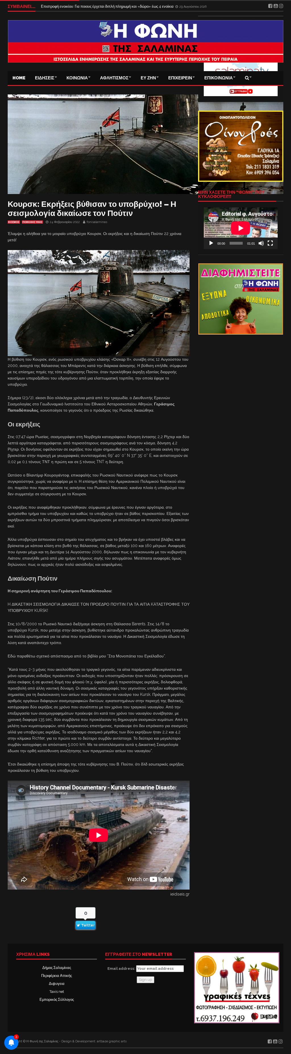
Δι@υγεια (57, 983)
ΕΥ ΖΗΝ (148, 78)
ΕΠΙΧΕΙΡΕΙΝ (180, 78)
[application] (241, 228)
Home (19, 78)
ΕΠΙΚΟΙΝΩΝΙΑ (218, 78)
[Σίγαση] (261, 243)
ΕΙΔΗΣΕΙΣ (44, 78)
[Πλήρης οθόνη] (270, 243)
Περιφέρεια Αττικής (56, 975)
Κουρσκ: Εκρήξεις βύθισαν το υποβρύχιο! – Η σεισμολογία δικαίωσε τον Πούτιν (92, 208)
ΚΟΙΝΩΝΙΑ (77, 78)
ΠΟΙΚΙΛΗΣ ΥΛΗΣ (32, 222)
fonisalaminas (97, 222)
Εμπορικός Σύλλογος (57, 999)
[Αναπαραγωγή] (211, 243)
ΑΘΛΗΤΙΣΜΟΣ (114, 78)
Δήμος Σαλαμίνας (56, 968)
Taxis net (56, 991)
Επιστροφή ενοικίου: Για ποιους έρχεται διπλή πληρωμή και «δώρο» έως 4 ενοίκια (107, 6)
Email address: (121, 968)
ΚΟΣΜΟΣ (13, 222)
